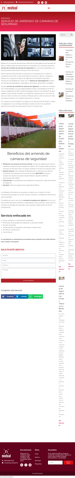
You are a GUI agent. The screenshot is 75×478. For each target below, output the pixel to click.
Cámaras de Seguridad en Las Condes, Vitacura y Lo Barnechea (61, 298)
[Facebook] (39, 2)
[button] (48, 8)
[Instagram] (42, 2)
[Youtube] (46, 2)
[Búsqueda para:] (66, 35)
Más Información (61, 269)
